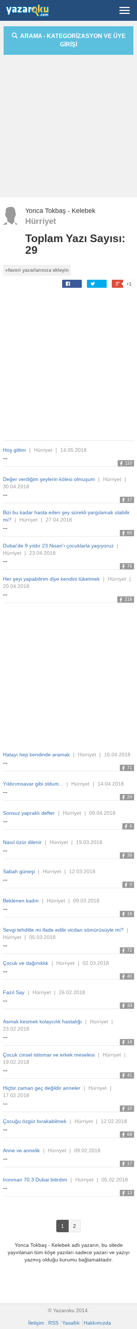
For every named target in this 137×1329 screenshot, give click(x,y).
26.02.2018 (72, 992)
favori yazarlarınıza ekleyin (38, 270)
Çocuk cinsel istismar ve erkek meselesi (49, 1055)
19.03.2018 (89, 842)
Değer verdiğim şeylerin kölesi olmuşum (49, 479)
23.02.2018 (16, 1029)
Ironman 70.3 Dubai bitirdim (35, 1180)
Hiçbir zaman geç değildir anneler (41, 1088)
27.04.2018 (59, 520)
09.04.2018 (102, 813)
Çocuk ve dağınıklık (25, 963)
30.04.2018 (16, 486)
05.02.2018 (115, 1180)
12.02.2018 (114, 1121)
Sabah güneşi (19, 871)
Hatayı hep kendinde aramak (36, 754)
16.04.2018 (117, 754)
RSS (53, 1323)
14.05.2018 (73, 450)
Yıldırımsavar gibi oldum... (33, 784)
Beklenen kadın (21, 901)
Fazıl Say (13, 992)
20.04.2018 (16, 586)
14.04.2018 (111, 784)
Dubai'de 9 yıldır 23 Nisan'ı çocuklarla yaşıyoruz (58, 546)
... (5, 457)
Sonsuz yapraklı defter (29, 813)
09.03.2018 (86, 901)
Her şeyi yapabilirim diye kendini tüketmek (51, 579)
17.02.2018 (16, 1095)
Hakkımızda (97, 1323)
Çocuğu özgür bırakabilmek (34, 1121)
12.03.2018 (82, 871)
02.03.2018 (96, 963)
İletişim (36, 1323)
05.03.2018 (42, 937)
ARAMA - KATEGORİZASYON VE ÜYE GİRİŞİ (72, 40)
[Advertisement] (68, 128)
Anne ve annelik (21, 1150)
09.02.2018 (87, 1150)
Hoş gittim (14, 450)
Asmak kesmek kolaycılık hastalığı (42, 1021)
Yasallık (71, 1323)
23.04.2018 (42, 553)
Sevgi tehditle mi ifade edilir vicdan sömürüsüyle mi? (63, 930)
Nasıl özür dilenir (22, 842)
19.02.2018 (16, 1062)
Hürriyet (40, 221)
